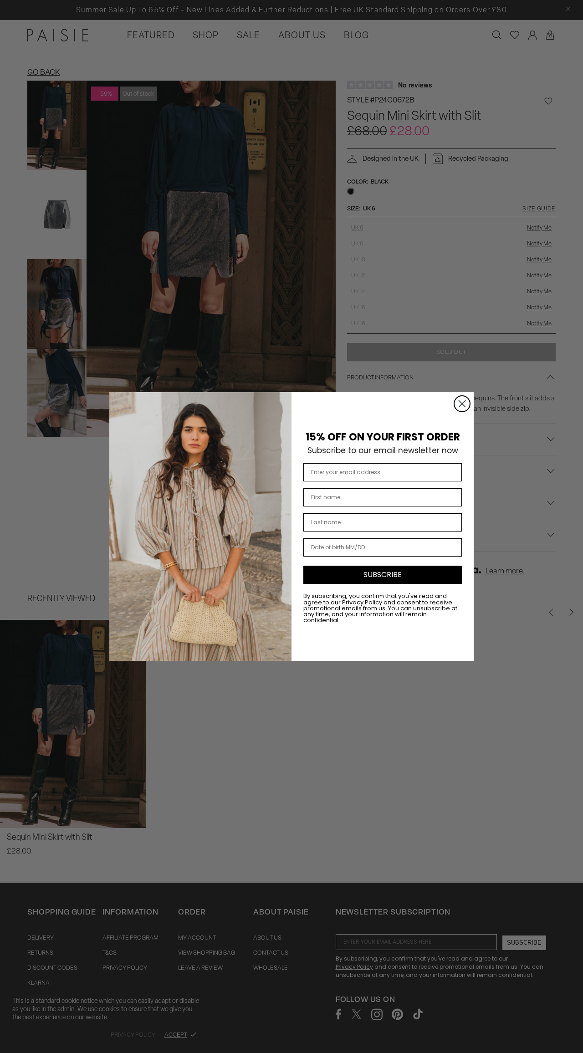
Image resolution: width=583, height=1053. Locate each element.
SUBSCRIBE (382, 574)
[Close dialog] (462, 404)
